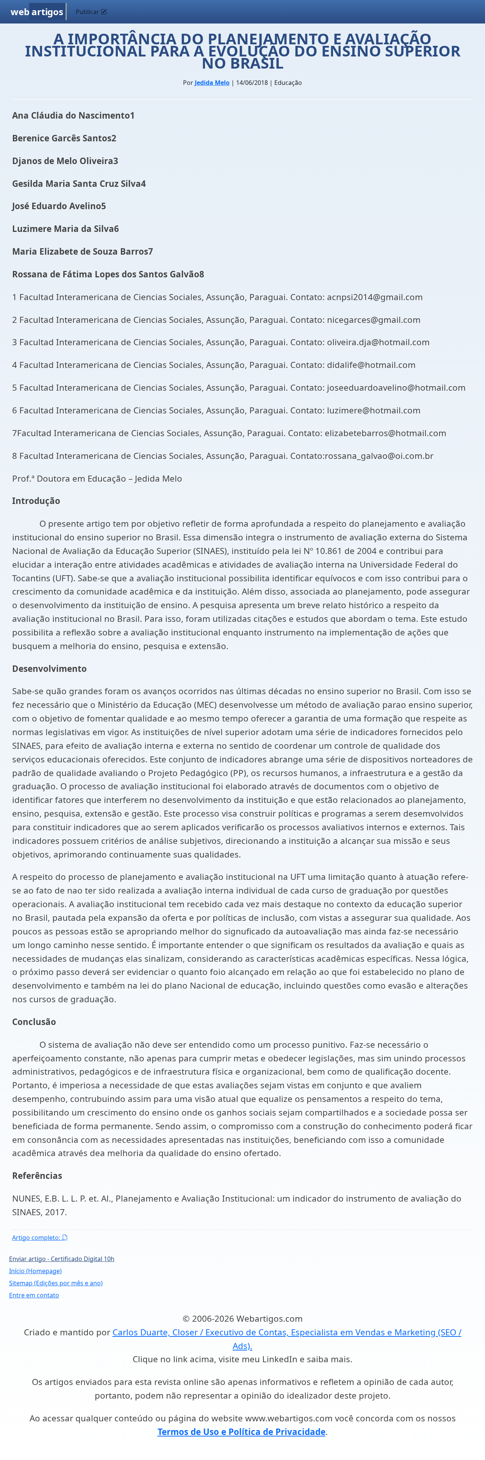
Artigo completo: (37, 1237)
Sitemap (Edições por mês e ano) (56, 1283)
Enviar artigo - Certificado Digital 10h (61, 1259)
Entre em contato (34, 1295)
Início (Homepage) (35, 1271)
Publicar (88, 12)
